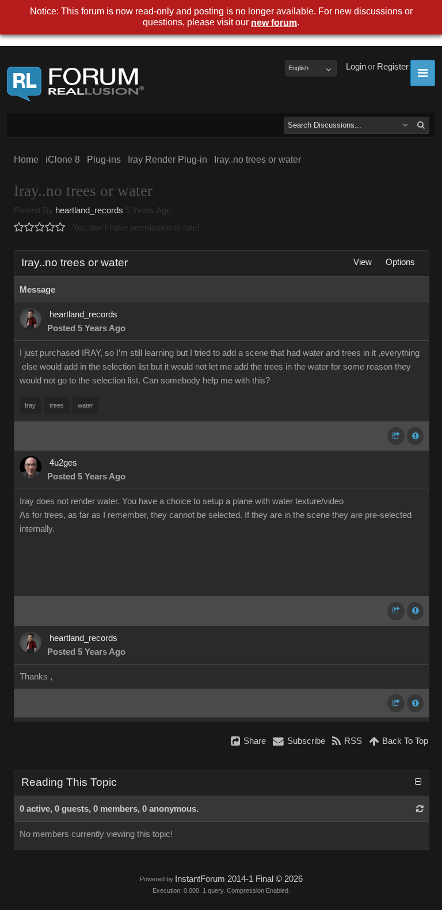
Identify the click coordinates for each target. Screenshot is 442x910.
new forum (274, 23)
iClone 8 (62, 159)
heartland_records (89, 210)
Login (356, 66)
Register (393, 66)
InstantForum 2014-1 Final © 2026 (239, 879)
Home (26, 159)
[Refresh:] (420, 808)
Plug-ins (104, 159)
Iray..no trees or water (257, 159)
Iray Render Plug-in (167, 159)
